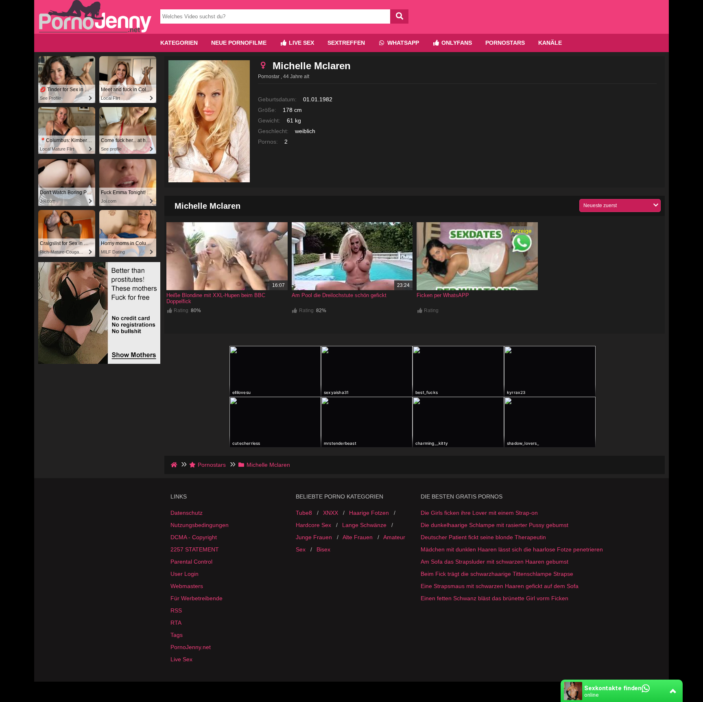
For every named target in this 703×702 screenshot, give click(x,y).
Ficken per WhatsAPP (443, 295)
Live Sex (300, 42)
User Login (184, 574)
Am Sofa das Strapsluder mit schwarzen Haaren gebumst (494, 561)
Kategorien (179, 42)
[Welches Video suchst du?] (399, 16)
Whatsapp (402, 42)
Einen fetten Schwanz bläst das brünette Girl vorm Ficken (494, 598)
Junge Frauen (314, 537)
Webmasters (186, 586)
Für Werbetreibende (196, 598)
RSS (176, 610)
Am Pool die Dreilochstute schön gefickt (339, 295)
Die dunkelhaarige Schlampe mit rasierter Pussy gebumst (494, 525)
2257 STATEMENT (194, 549)
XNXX (330, 513)
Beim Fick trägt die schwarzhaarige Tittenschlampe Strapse (497, 574)
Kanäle (550, 42)
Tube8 (304, 513)
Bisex (323, 549)
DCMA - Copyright (193, 537)
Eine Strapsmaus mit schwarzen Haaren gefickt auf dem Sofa (500, 586)
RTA (175, 622)
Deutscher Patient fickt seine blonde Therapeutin (483, 537)
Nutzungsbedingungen (199, 525)
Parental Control (191, 561)
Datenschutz (186, 513)
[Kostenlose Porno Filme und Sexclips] (95, 30)
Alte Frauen (358, 537)
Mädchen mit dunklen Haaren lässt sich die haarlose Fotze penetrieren (512, 549)
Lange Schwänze (364, 525)
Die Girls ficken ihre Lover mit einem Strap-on (479, 513)
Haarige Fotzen (369, 513)
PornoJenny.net (190, 647)
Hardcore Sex (313, 525)
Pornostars (505, 42)
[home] (174, 465)
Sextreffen (346, 42)
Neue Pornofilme (238, 42)
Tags (176, 635)
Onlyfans (456, 42)
